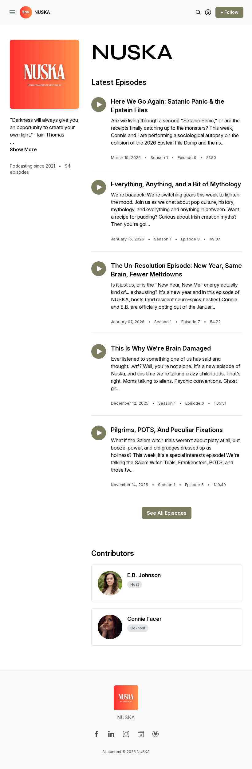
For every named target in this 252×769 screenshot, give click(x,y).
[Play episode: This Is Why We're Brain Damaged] (98, 351)
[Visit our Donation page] (155, 734)
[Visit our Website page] (141, 734)
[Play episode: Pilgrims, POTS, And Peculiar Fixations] (98, 433)
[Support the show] (208, 12)
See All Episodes (167, 513)
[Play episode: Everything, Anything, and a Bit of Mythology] (98, 187)
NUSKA (42, 12)
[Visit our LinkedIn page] (111, 734)
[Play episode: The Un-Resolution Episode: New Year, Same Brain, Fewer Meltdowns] (98, 268)
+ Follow (229, 12)
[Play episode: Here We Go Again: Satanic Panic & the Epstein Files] (98, 104)
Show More (23, 149)
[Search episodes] (198, 12)
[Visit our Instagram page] (126, 734)
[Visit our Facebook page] (96, 734)
